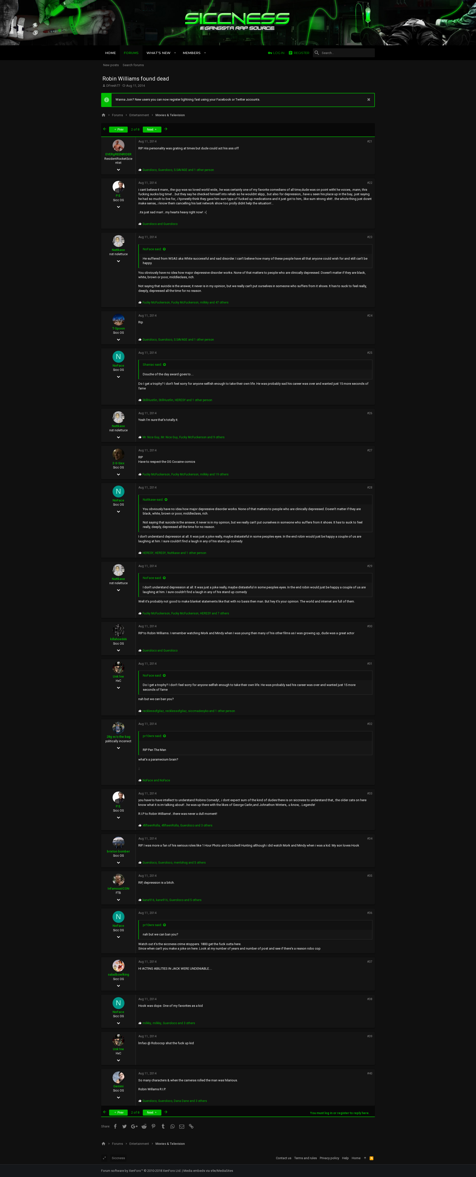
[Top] (365, 1158)
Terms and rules (305, 1158)
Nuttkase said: (153, 499)
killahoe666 (118, 639)
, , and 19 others (186, 474)
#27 (369, 450)
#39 (369, 1036)
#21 (369, 141)
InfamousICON (118, 888)
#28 (369, 487)
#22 (369, 183)
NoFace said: (152, 249)
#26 (369, 413)
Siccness (118, 1158)
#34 (369, 838)
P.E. (118, 195)
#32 (369, 724)
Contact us (283, 1158)
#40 (369, 1073)
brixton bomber (118, 851)
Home (356, 1158)
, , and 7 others (186, 613)
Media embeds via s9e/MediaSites (208, 1171)
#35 (369, 875)
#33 (369, 793)
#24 (369, 315)
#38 (369, 999)
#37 (369, 961)
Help (345, 1158)
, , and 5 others (174, 862)
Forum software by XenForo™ (141, 1171)
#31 (369, 663)
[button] (175, 53)
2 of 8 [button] (135, 129)
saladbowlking (118, 974)
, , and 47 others (186, 302)
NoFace (118, 365)
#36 (369, 913)
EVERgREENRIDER (118, 154)
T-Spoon (118, 328)
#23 (369, 237)
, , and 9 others (184, 437)
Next (150, 129)
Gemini (118, 1086)
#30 (369, 626)
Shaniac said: (152, 364)
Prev (120, 129)
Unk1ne (118, 676)
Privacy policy (329, 1158)
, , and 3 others (177, 825)
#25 (369, 353)
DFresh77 (113, 85)
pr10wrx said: (152, 736)
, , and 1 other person (178, 170)
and (160, 224)
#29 (369, 566)
